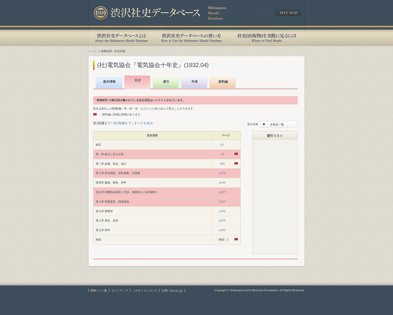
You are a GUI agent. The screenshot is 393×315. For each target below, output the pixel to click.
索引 (166, 81)
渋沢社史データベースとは (121, 38)
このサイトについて (144, 290)
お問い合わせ (169, 290)
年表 (194, 81)
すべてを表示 (143, 123)
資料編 (223, 81)
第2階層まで (122, 123)
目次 (138, 80)
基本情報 (109, 81)
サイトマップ (119, 290)
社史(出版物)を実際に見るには (267, 38)
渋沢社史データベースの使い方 (191, 38)
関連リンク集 (99, 290)
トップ (92, 51)
